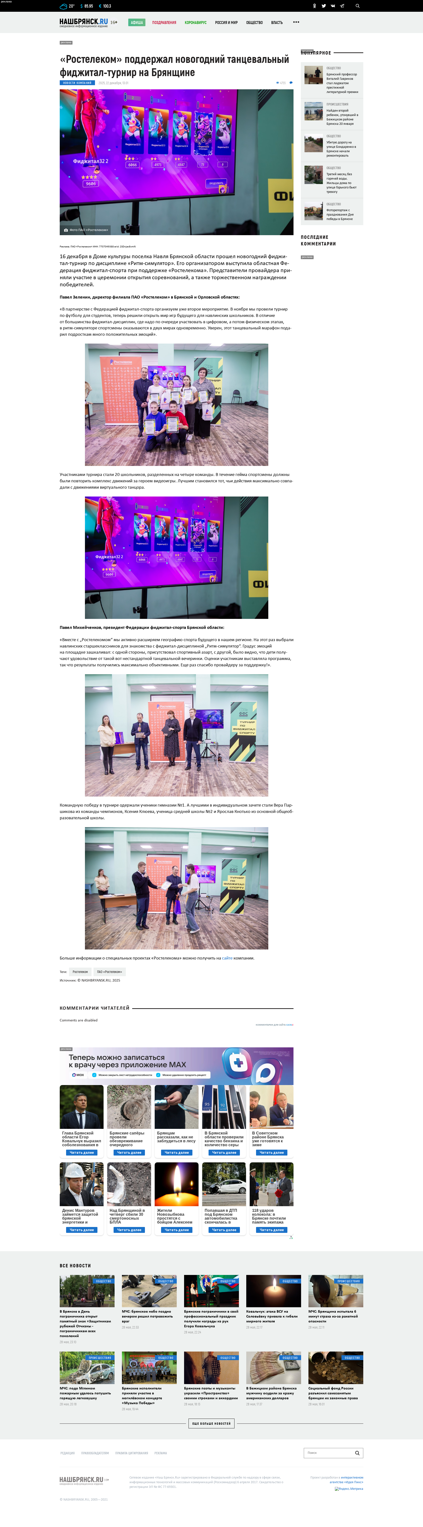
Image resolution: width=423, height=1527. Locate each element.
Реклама (160, 1453)
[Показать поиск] (357, 6)
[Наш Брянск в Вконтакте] (333, 6)
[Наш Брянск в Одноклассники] (314, 6)
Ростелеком (80, 972)
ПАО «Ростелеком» (109, 972)
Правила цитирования (131, 1453)
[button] (289, 348)
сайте (227, 958)
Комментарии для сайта (275, 1025)
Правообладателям (95, 1453)
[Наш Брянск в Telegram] (342, 6)
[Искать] (357, 1453)
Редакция (67, 1453)
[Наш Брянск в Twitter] (324, 6)
